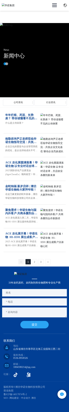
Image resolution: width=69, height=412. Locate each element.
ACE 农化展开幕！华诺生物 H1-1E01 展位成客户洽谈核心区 (21, 237)
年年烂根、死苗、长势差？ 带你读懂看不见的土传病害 (21, 118)
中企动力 (25, 398)
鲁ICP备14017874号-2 (15, 394)
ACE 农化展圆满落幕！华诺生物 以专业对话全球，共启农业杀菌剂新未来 (21, 166)
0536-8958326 (20, 358)
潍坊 (33, 398)
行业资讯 (50, 102)
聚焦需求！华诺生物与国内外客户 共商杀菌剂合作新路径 (21, 213)
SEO (6, 398)
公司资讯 (18, 102)
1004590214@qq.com (24, 367)
